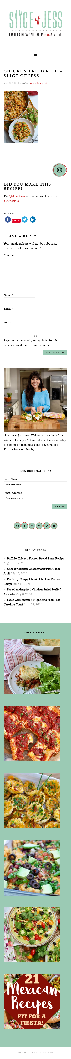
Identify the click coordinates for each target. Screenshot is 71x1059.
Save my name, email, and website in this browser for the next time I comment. (31, 343)
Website (9, 322)
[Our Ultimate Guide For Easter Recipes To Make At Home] (33, 800)
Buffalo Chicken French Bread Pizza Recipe (35, 558)
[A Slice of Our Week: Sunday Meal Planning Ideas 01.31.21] (33, 868)
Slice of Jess (35, 24)
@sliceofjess (17, 196)
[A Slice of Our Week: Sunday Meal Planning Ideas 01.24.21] (33, 666)
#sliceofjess (11, 201)
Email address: (13, 492)
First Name (11, 479)
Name (8, 295)
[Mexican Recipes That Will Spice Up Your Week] (33, 1001)
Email (8, 308)
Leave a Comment (38, 83)
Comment (11, 255)
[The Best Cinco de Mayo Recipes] (33, 934)
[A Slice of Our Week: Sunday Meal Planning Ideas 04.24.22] (33, 733)
